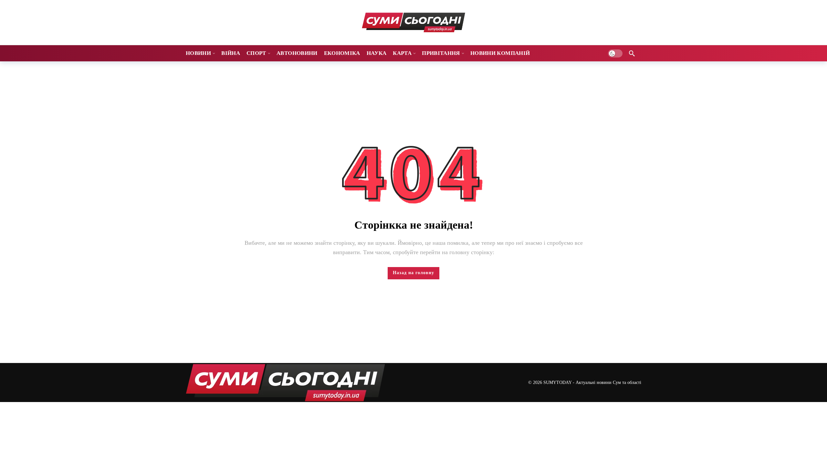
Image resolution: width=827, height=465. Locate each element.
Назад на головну (413, 272)
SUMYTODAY (557, 382)
